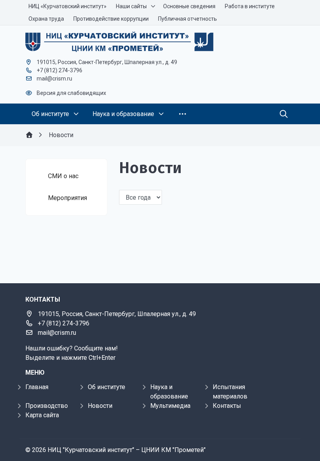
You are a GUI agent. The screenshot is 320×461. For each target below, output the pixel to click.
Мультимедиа (170, 405)
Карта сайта (42, 415)
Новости (100, 405)
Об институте (106, 387)
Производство (46, 405)
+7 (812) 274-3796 (59, 70)
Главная (36, 387)
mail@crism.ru (54, 78)
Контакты (227, 405)
